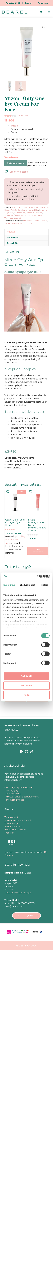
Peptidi (37, 220)
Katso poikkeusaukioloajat (17, 892)
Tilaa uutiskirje (11, 823)
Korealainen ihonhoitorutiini (18, 820)
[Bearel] (14, 12)
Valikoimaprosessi (13, 826)
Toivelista (43, 3)
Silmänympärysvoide (13, 223)
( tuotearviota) (23, 116)
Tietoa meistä (11, 817)
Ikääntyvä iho (40, 207)
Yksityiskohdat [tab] (27, 584)
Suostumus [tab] (9, 584)
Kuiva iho (43, 210)
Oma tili (28, 3)
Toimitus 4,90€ (12, 3)
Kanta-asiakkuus (12, 793)
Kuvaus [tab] (11, 231)
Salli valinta (26, 685)
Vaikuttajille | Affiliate (15, 829)
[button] (43, 27)
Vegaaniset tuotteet (12, 218)
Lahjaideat (8, 212)
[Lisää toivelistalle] (8, 491)
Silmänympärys (35, 215)
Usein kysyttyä (11, 790)
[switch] (45, 644)
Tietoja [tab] (44, 584)
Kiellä (26, 695)
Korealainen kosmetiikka (28, 210)
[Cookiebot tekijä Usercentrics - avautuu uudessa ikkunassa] (37, 577)
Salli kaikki (26, 676)
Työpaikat (9, 832)
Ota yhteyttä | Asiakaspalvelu (19, 787)
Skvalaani (27, 223)
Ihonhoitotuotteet (25, 207)
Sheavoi (44, 220)
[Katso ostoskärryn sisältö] (41, 12)
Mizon (14, 125)
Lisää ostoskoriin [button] (38, 550)
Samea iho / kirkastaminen (15, 215)
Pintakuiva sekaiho (34, 212)
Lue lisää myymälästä (26, 915)
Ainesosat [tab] (13, 237)
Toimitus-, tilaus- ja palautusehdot (21, 796)
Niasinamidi (28, 220)
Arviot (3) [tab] (12, 243)
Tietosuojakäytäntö (14, 799)
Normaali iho (19, 212)
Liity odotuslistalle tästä (15, 539)
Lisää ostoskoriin (15, 163)
